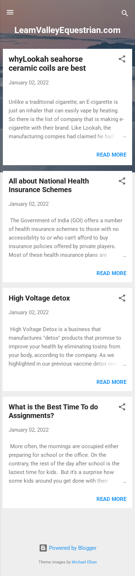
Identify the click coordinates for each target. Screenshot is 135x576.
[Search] (125, 14)
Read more (111, 155)
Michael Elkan (84, 562)
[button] (122, 60)
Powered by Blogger (72, 548)
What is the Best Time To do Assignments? (53, 411)
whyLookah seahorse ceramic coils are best (47, 64)
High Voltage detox (40, 298)
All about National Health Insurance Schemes (49, 185)
